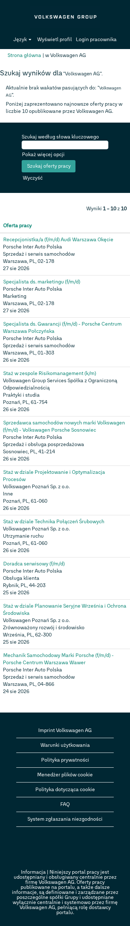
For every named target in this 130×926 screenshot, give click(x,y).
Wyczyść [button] (33, 178)
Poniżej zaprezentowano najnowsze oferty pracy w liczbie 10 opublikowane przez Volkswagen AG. (64, 107)
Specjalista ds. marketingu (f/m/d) (41, 282)
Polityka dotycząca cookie (65, 789)
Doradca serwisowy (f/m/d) (34, 564)
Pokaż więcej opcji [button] (43, 154)
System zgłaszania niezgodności (65, 819)
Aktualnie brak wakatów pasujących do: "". (63, 91)
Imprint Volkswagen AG (65, 730)
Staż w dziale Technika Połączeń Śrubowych (53, 522)
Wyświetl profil (54, 39)
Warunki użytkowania (65, 745)
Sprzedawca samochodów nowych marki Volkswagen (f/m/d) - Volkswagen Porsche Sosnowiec (64, 426)
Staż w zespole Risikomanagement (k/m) (49, 373)
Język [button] (20, 39)
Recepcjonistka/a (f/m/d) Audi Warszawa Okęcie (58, 240)
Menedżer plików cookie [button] (65, 775)
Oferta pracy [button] (17, 225)
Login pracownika (96, 39)
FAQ (65, 804)
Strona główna (24, 55)
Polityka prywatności (65, 760)
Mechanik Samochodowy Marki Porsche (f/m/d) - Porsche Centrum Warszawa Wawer (58, 659)
